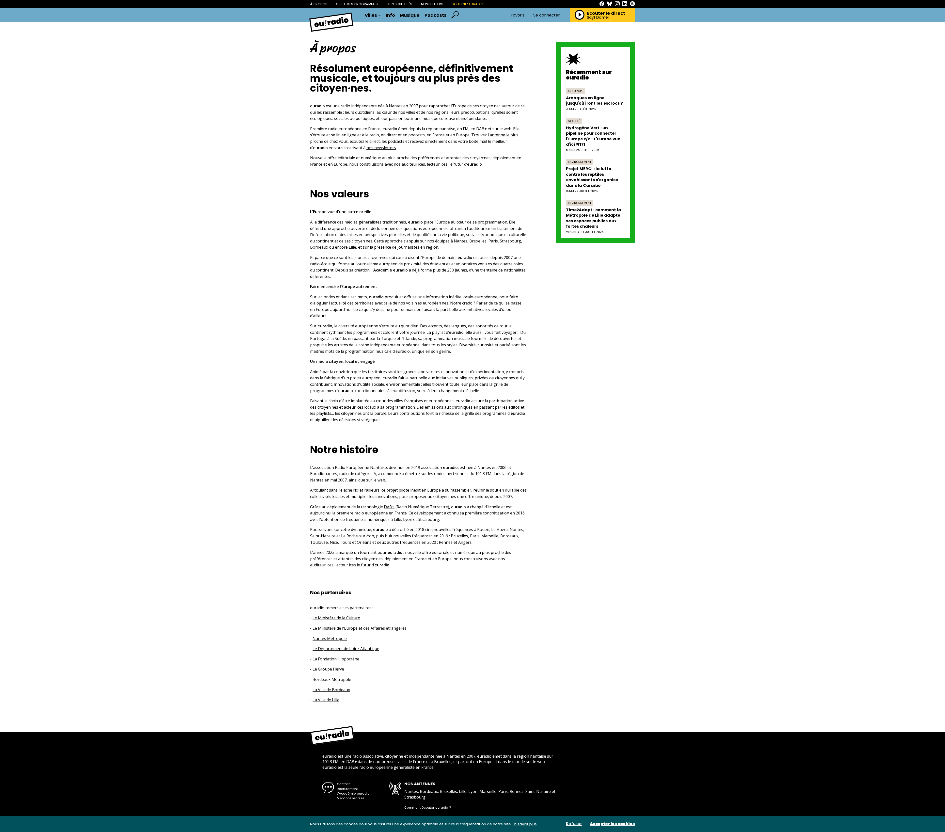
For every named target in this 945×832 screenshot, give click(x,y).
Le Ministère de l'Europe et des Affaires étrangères (360, 628)
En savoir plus (525, 824)
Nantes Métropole (330, 638)
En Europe (575, 91)
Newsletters (432, 4)
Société (574, 121)
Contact (343, 784)
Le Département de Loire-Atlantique (346, 648)
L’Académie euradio (353, 793)
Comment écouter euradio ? (427, 807)
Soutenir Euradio (468, 4)
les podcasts (393, 141)
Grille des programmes (357, 4)
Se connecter (546, 15)
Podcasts (435, 15)
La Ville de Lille (326, 700)
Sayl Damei (598, 17)
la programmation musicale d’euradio (375, 351)
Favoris (517, 15)
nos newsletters (381, 147)
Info (390, 15)
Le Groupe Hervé (328, 669)
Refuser (574, 824)
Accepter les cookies (612, 824)
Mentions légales (350, 798)
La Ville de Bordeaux (331, 689)
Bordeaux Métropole (332, 679)
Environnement (579, 162)
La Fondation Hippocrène (336, 659)
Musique (410, 15)
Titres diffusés (399, 4)
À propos (318, 4)
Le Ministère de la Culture (336, 618)
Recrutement (347, 788)
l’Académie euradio (390, 270)
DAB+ (389, 507)
